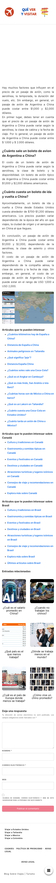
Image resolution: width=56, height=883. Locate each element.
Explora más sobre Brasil (21, 556)
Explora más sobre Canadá (22, 493)
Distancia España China (20, 364)
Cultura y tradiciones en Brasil (24, 510)
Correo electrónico (14, 765)
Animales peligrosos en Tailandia (25, 351)
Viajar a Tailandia (13, 832)
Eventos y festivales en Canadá (24, 459)
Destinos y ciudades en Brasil (23, 529)
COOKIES (10, 848)
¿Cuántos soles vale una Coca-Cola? (27, 370)
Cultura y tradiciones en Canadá (25, 442)
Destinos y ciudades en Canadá (24, 465)
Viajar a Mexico (12, 835)
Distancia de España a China (23, 345)
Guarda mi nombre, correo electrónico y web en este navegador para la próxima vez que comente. (28, 799)
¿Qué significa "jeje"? (19, 357)
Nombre (7, 751)
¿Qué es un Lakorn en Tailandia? (25, 404)
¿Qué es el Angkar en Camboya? (25, 376)
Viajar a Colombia (14, 838)
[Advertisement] (28, 54)
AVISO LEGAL (28, 862)
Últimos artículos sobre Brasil (24, 563)
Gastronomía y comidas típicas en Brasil (29, 516)
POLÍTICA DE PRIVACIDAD (29, 848)
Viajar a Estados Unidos (17, 829)
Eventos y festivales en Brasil (23, 522)
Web (4, 779)
